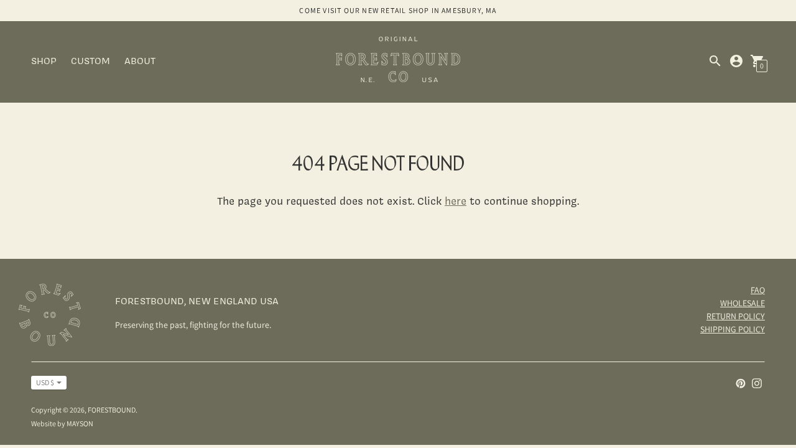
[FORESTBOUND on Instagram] (757, 382)
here (455, 201)
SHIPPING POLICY (732, 329)
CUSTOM (90, 60)
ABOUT (139, 60)
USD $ (45, 382)
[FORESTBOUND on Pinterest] (741, 382)
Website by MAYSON (62, 423)
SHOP (44, 60)
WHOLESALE (742, 303)
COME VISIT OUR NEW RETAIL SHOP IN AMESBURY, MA (397, 10)
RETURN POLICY (735, 316)
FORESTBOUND (112, 409)
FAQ (758, 290)
